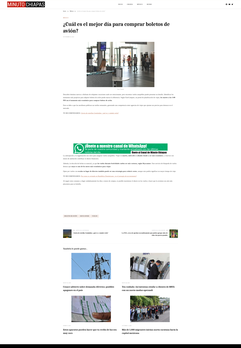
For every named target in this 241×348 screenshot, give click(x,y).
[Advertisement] (120, 130)
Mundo (149, 4)
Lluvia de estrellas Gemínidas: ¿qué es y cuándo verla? (100, 113)
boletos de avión (70, 216)
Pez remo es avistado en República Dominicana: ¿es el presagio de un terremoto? (109, 176)
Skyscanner (84, 216)
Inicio (120, 4)
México (140, 4)
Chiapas (130, 4)
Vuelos (94, 216)
